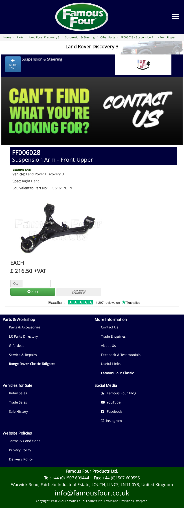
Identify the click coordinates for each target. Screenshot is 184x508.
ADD (34, 292)
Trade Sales (18, 402)
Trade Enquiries (113, 336)
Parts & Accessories (24, 327)
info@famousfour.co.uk (92, 492)
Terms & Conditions (24, 441)
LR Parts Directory (23, 336)
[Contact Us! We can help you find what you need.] (92, 99)
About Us (108, 345)
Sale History (18, 411)
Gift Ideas (16, 345)
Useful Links (111, 363)
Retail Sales (18, 393)
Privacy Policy (20, 450)
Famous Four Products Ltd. (92, 471)
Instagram (113, 420)
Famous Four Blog (120, 393)
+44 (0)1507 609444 (70, 477)
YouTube (112, 402)
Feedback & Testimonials (120, 354)
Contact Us (109, 327)
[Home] (82, 17)
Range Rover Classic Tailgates (32, 363)
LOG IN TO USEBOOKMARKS (79, 292)
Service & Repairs (23, 354)
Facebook (113, 411)
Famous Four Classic (117, 373)
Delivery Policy (21, 459)
